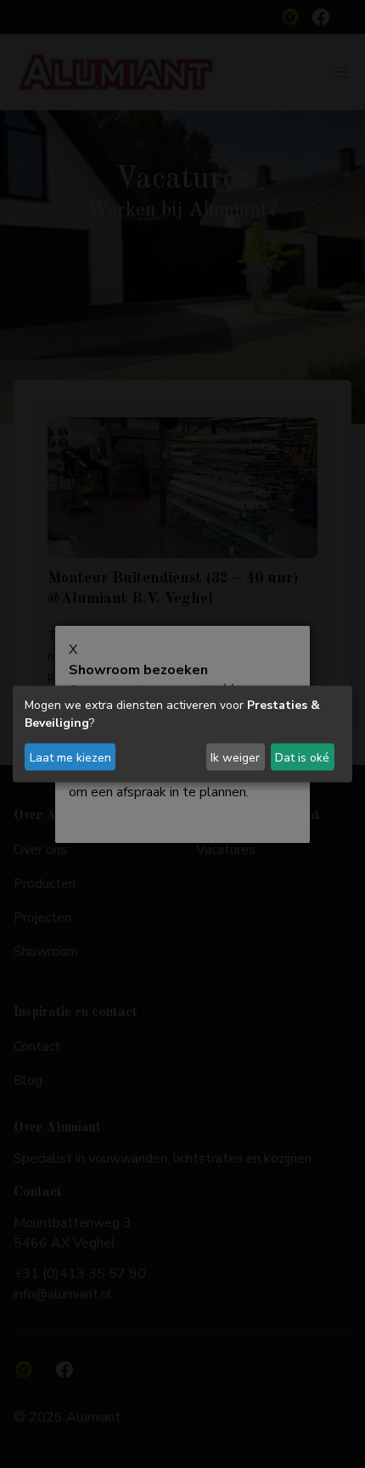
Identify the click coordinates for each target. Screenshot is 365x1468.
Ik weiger (235, 757)
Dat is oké (302, 757)
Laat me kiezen (70, 757)
